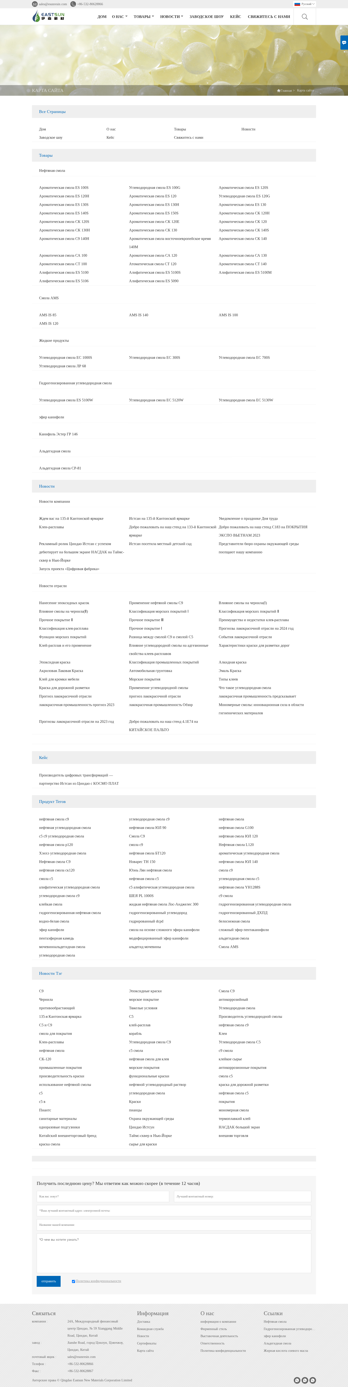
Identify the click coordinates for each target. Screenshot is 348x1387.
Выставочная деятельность (219, 1336)
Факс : (36, 1371)
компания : (40, 1321)
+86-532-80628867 (80, 1371)
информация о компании (218, 1321)
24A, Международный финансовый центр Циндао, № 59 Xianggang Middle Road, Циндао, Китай (95, 1328)
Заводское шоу (207, 17)
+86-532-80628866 (90, 4)
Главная (286, 90)
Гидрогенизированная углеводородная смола (290, 1329)
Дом (102, 17)
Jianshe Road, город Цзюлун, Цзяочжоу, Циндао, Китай (95, 1346)
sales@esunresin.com (53, 4)
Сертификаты (146, 1343)
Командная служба (150, 1329)
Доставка (143, 1321)
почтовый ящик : (44, 1357)
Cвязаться (44, 1313)
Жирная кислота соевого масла (286, 1350)
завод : (37, 1342)
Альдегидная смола (277, 1343)
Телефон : (39, 1364)
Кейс (235, 17)
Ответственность (212, 1343)
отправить (48, 1281)
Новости (170, 17)
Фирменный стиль (214, 1329)
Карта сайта (145, 1350)
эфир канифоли (275, 1336)
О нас (118, 17)
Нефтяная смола (275, 1321)
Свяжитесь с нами (269, 17)
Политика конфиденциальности (223, 1350)
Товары (142, 17)
